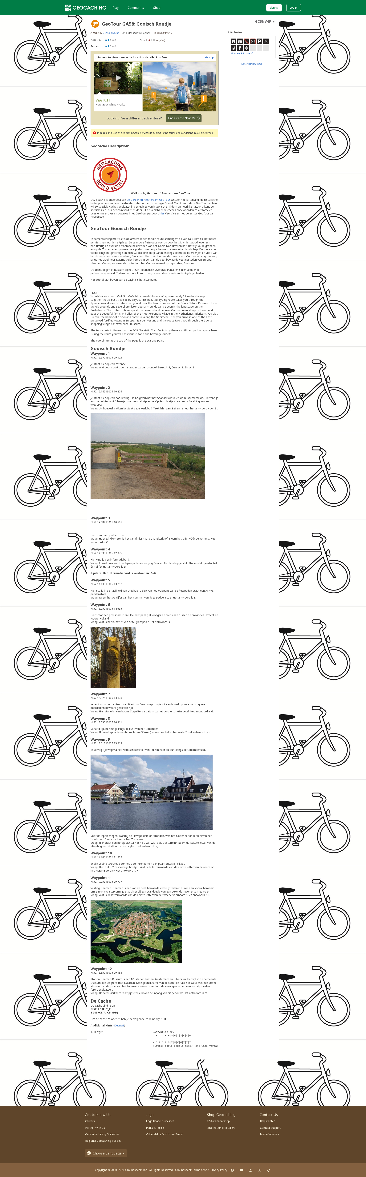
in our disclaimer (203, 133)
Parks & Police (155, 1127)
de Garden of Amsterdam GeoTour (148, 199)
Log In (294, 7)
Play (115, 8)
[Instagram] (250, 1170)
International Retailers (221, 1127)
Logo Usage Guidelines (160, 1121)
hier (162, 213)
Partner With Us (95, 1127)
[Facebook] (232, 1170)
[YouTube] (241, 1170)
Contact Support (270, 1127)
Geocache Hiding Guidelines (102, 1134)
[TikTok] (268, 1170)
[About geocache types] (95, 23)
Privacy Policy (218, 1170)
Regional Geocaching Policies (103, 1140)
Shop (157, 8)
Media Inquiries (269, 1134)
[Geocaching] (85, 7)
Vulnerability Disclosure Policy (164, 1134)
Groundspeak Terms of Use (192, 1170)
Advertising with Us (251, 63)
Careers (90, 1121)
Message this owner (139, 33)
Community (136, 8)
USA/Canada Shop (218, 1121)
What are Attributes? (242, 53)
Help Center (267, 1121)
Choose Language (107, 1153)
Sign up (274, 7)
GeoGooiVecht (111, 33)
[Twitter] (259, 1170)
